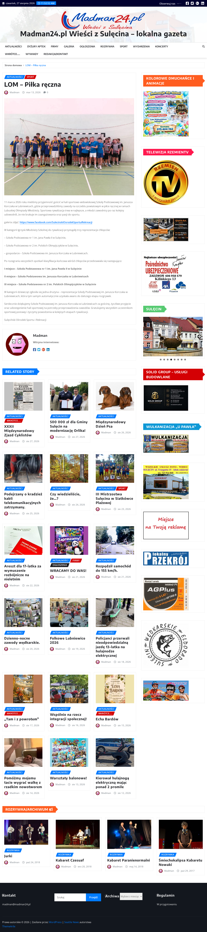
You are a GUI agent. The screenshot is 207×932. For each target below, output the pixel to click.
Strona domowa (13, 65)
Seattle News (71, 922)
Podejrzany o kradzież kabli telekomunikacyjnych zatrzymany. (23, 500)
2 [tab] (164, 359)
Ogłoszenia (87, 46)
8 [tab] (185, 359)
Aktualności (13, 46)
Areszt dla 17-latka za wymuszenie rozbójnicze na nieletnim (22, 572)
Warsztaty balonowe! (68, 778)
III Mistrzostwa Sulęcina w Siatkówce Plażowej (114, 498)
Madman (14, 92)
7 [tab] (181, 359)
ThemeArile (8, 926)
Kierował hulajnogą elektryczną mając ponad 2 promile (112, 782)
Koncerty (161, 46)
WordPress (55, 922)
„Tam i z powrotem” (21, 719)
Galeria (69, 46)
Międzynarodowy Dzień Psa (111, 424)
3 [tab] (168, 359)
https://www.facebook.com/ (36, 222)
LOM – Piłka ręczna (35, 65)
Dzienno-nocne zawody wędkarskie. (22, 640)
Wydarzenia (141, 46)
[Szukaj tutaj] (203, 46)
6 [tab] (178, 359)
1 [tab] (161, 359)
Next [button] (199, 337)
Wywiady (32, 54)
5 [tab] (174, 359)
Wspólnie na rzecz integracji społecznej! (68, 716)
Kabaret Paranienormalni (128, 860)
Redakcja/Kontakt (56, 54)
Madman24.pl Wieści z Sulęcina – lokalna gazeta (103, 33)
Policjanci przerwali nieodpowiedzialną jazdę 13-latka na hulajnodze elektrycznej (113, 647)
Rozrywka (107, 46)
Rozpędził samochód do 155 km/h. (113, 568)
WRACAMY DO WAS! (68, 570)
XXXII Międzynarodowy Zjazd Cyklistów (19, 430)
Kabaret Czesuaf (70, 860)
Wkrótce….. (12, 54)
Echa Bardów (107, 719)
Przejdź (93, 897)
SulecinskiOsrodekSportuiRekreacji (72, 222)
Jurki (8, 856)
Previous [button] (147, 337)
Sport (124, 46)
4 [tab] (171, 359)
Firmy (54, 46)
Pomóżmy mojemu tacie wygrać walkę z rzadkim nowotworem (23, 782)
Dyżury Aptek (36, 46)
